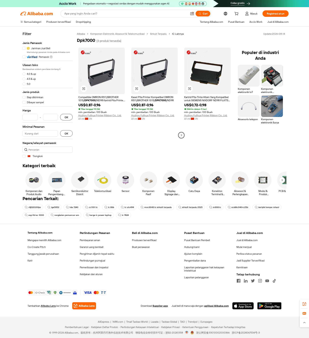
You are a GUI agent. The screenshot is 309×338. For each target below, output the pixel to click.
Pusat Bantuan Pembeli (197, 240)
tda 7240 (74, 207)
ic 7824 (125, 215)
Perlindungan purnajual (92, 260)
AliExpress (103, 321)
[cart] (237, 14)
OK (66, 117)
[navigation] (48, 95)
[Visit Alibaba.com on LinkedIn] (246, 281)
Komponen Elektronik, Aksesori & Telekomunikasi (117, 33)
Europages (206, 321)
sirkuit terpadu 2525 (192, 207)
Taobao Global (169, 321)
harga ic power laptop (100, 215)
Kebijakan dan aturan (91, 274)
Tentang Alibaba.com (40, 232)
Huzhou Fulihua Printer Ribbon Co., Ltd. (99, 115)
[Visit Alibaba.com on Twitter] (253, 281)
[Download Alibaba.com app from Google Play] (269, 305)
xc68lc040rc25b (239, 207)
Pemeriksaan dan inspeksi (94, 267)
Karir (30, 260)
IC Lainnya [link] (178, 33)
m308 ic (217, 207)
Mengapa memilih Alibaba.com (44, 240)
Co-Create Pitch (37, 247)
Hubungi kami (191, 247)
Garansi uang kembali (91, 247)
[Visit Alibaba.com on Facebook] (238, 281)
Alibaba (81, 33)
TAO (182, 321)
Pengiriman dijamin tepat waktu (97, 253)
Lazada (154, 321)
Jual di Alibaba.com (247, 240)
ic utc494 (129, 207)
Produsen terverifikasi (144, 240)
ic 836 (111, 207)
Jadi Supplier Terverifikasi (250, 260)
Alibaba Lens (48, 305)
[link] (304, 304)
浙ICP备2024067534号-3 (246, 332)
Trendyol (192, 321)
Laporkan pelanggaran (196, 277)
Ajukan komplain (193, 253)
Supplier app (160, 305)
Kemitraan (242, 267)
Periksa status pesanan (249, 253)
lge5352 (55, 207)
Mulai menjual (244, 247)
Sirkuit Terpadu (158, 33)
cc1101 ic (93, 207)
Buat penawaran (141, 247)
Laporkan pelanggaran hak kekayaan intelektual (204, 269)
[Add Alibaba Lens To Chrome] (84, 305)
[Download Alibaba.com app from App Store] (243, 305)
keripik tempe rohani (268, 207)
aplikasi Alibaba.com (216, 305)
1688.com (117, 321)
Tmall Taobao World (137, 321)
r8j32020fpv (34, 207)
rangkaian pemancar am (66, 215)
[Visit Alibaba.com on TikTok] (274, 281)
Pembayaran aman (90, 240)
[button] (192, 13)
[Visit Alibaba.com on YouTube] (267, 281)
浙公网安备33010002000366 (213, 332)
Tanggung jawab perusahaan (43, 253)
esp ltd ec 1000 (36, 215)
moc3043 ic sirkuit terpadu (158, 207)
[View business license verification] (186, 332)
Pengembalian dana (195, 260)
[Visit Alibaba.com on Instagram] (260, 281)
